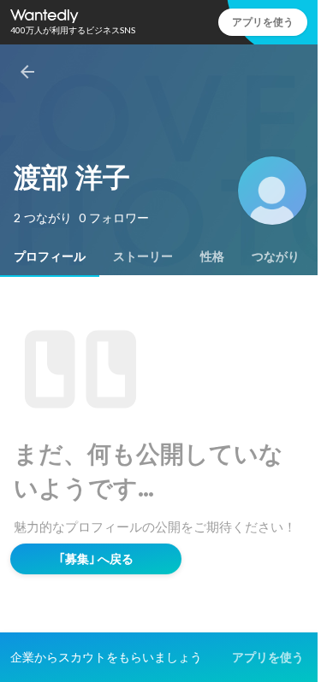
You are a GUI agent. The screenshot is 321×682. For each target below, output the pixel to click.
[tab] (49, 256)
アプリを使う (263, 22)
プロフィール (50, 256)
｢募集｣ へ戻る (96, 558)
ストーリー (143, 256)
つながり (276, 256)
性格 (212, 256)
